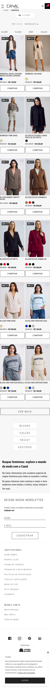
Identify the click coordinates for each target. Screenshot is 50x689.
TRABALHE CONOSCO (14, 565)
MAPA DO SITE (11, 584)
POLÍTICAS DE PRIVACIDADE (18, 574)
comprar (12, 88)
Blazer (4, 32)
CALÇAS (25, 432)
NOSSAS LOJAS (11, 560)
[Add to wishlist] (22, 38)
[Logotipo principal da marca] (13, 7)
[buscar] (43, 6)
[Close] (48, 652)
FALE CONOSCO (11, 589)
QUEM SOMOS (10, 555)
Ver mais (25, 411)
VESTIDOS (25, 447)
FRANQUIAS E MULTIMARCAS (18, 570)
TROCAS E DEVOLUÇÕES (15, 579)
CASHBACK (9, 594)
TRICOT (25, 440)
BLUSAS (25, 425)
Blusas (18, 32)
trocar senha (11, 620)
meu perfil (10, 615)
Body (31, 32)
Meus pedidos (11, 610)
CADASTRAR (25, 535)
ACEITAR (25, 680)
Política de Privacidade (26, 673)
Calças (44, 32)
